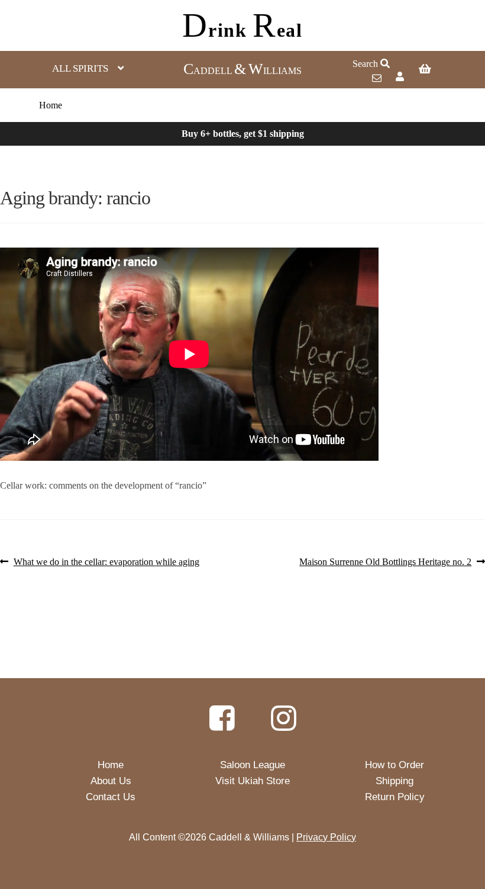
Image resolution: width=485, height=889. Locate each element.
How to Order (394, 765)
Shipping (394, 781)
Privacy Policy (326, 837)
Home (50, 105)
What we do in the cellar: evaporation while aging (106, 562)
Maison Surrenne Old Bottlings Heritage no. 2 (385, 562)
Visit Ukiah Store (252, 781)
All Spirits (80, 68)
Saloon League (252, 765)
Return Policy (395, 797)
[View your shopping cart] (440, 70)
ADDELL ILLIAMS (242, 71)
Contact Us (110, 797)
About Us (110, 781)
